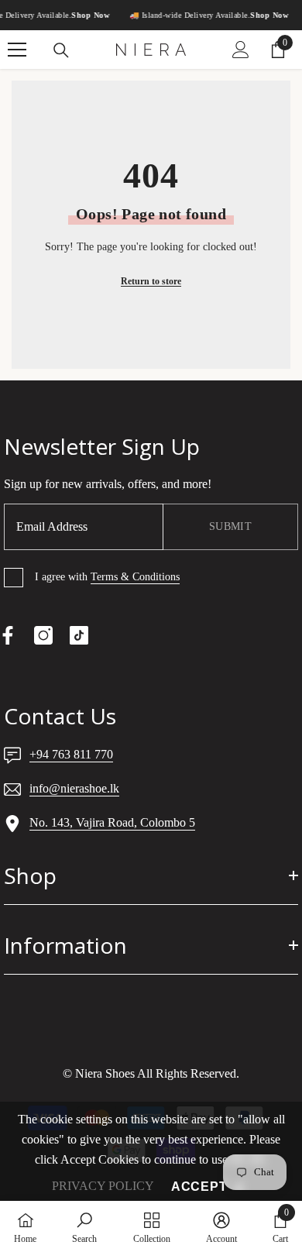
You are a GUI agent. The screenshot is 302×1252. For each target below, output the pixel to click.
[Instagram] (43, 635)
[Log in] (240, 49)
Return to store (151, 281)
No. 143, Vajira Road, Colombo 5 (112, 822)
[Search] (61, 50)
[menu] (17, 49)
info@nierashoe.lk (74, 788)
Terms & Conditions (135, 577)
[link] (84, 1226)
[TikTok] (79, 635)
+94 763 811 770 (71, 754)
